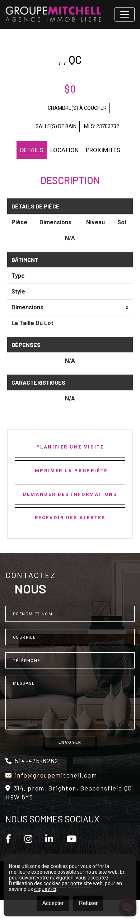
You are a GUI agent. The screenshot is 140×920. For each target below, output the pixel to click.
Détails (31, 150)
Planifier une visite (70, 447)
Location (64, 150)
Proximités (103, 150)
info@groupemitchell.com (56, 775)
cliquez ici (45, 889)
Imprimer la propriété (70, 470)
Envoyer (70, 742)
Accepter (53, 903)
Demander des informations (70, 494)
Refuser (88, 903)
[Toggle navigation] (125, 14)
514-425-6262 (37, 760)
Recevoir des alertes (70, 517)
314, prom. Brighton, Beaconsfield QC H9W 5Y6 (68, 792)
